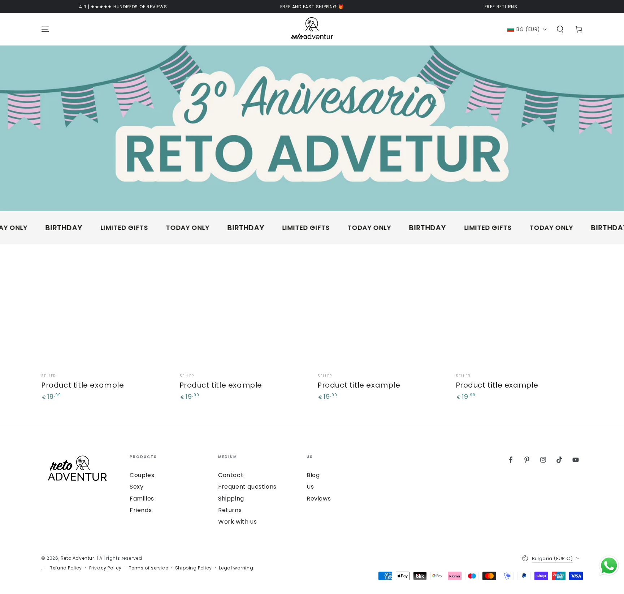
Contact (230, 475)
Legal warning (236, 568)
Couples (142, 475)
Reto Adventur (77, 558)
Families (142, 498)
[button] (527, 29)
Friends (141, 510)
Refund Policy (65, 568)
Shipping (231, 498)
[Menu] (45, 29)
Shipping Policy (193, 568)
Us (310, 486)
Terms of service (148, 568)
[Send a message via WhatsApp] (609, 565)
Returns (230, 510)
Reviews (319, 498)
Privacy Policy (105, 568)
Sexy (136, 486)
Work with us (237, 521)
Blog (313, 475)
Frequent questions (247, 486)
